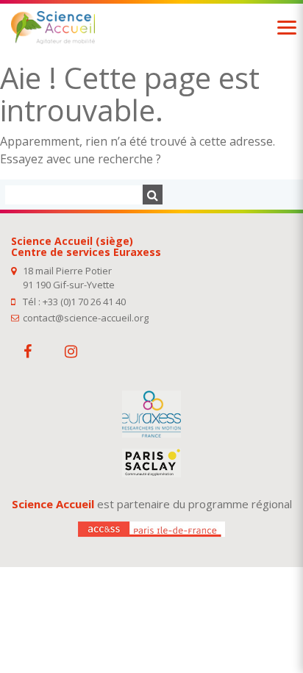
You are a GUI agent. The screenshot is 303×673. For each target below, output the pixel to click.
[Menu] (287, 28)
